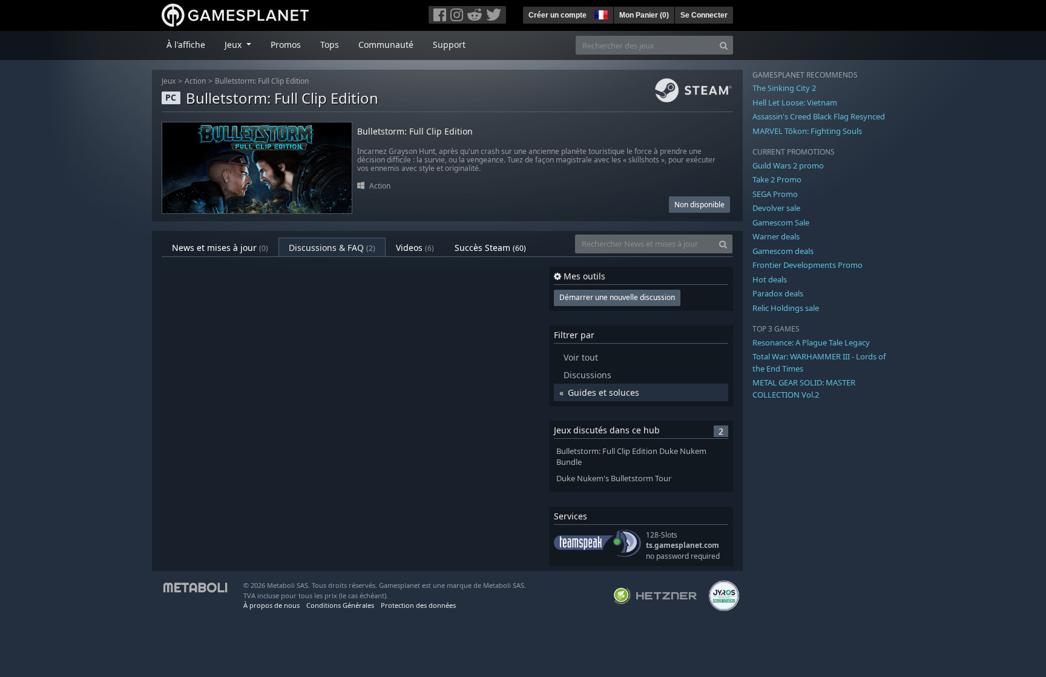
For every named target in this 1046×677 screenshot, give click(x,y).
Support (449, 44)
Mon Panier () (644, 15)
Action (195, 80)
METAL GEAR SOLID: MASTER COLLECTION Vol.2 (803, 388)
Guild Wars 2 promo (788, 165)
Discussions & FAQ (332, 247)
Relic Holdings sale (785, 307)
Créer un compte (557, 15)
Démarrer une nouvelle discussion (617, 297)
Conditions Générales (340, 605)
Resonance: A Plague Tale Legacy (811, 342)
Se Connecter (704, 15)
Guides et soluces (603, 392)
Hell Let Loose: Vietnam (794, 102)
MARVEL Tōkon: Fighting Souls (807, 130)
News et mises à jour (220, 247)
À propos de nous (271, 605)
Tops (329, 44)
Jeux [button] (234, 44)
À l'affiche (185, 44)
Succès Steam (490, 247)
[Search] (723, 45)
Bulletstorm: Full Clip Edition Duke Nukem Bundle (631, 457)
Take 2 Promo (776, 179)
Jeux (169, 80)
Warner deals (776, 236)
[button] (600, 13)
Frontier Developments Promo (807, 264)
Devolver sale (776, 207)
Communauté (385, 44)
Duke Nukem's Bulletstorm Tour (613, 478)
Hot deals (769, 279)
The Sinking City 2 (784, 87)
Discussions (587, 375)
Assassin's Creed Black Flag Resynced (818, 116)
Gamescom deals (783, 250)
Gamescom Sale (780, 222)
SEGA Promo (775, 193)
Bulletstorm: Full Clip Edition (262, 80)
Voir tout (581, 357)
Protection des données (418, 605)
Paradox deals (777, 293)
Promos (286, 44)
